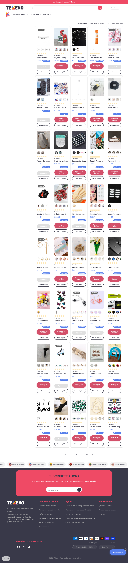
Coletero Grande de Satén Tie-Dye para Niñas (114, 58)
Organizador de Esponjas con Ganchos (114, 373)
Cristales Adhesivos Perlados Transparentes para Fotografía (97, 214)
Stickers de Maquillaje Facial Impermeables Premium (114, 427)
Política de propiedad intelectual (50, 518)
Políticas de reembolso (47, 522)
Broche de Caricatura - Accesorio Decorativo (61, 373)
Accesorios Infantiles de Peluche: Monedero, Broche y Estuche (79, 267)
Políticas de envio (45, 527)
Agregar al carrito (61, 66)
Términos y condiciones (47, 506)
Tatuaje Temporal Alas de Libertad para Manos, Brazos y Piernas (97, 161)
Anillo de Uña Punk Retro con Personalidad (43, 373)
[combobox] (65, 8)
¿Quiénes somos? (105, 506)
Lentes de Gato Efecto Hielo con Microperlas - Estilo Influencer (97, 373)
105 (87, 454)
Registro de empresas (73, 514)
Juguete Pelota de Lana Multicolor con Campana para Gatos (43, 320)
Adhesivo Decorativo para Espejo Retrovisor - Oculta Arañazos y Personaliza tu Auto (114, 320)
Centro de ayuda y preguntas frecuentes (80, 506)
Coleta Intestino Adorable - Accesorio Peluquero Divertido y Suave (114, 108)
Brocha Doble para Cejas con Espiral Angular (79, 108)
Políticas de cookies (46, 514)
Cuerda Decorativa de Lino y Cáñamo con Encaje (79, 373)
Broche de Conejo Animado (43, 214)
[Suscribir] (79, 490)
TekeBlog (102, 514)
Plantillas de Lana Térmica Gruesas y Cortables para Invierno (79, 214)
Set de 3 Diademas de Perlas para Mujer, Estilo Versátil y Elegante (97, 427)
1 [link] (65, 455)
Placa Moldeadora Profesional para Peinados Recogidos (79, 58)
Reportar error (118, 552)
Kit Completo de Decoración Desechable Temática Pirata (61, 108)
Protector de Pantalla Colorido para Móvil (114, 267)
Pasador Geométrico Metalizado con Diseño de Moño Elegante (114, 161)
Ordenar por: (82, 23)
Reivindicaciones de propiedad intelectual (80, 518)
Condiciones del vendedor (75, 522)
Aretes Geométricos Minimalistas (43, 267)
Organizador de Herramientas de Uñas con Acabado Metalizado (79, 161)
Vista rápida (43, 72)
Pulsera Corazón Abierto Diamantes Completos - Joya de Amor (43, 161)
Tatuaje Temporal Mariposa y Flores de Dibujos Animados (61, 320)
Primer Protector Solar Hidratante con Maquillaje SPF (97, 58)
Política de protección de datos (49, 510)
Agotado (43, 67)
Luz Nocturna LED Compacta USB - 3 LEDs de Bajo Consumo (97, 108)
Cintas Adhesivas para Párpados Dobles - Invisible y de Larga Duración (114, 214)
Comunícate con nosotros (108, 510)
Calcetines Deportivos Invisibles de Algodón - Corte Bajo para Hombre (61, 427)
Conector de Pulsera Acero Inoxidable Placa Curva (43, 58)
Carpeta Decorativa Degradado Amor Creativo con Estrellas (61, 267)
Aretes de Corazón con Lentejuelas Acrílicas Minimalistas (97, 320)
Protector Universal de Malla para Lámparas (61, 161)
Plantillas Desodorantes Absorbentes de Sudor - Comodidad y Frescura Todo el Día (43, 108)
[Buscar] (100, 8)
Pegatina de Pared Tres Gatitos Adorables (43, 427)
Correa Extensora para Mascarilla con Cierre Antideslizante (79, 320)
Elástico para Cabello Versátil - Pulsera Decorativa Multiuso (61, 214)
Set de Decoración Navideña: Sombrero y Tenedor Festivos (97, 267)
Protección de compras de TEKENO (78, 510)
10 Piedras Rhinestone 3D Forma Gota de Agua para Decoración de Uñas (79, 427)
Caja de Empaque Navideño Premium (61, 58)
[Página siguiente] (92, 455)
